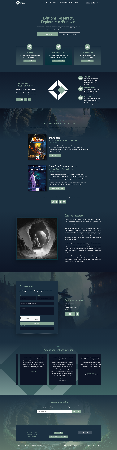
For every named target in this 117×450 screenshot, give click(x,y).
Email (38, 295)
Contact (76, 2)
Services (55, 2)
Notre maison (64, 2)
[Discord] (94, 3)
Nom (21, 295)
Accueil (41, 2)
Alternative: (23, 325)
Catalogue (48, 2)
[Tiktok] (91, 3)
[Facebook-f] (89, 3)
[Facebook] (21, 99)
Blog (70, 2)
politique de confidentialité (50, 415)
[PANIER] (97, 2)
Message (22, 306)
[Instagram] (87, 3)
